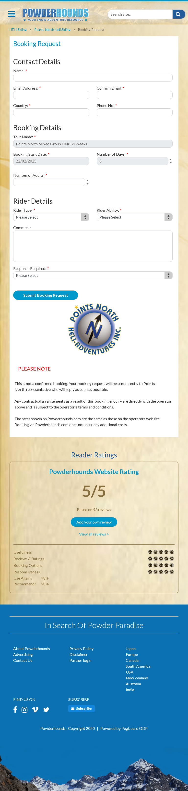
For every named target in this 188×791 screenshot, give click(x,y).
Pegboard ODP (134, 728)
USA (129, 672)
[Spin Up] (171, 160)
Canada (132, 660)
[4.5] (150, 565)
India (130, 689)
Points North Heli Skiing (52, 29)
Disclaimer (79, 654)
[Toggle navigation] (12, 14)
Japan (131, 648)
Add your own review (94, 522)
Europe (132, 654)
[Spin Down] (171, 163)
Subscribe (83, 708)
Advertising (23, 654)
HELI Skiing (18, 29)
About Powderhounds (31, 648)
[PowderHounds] (55, 13)
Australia (133, 683)
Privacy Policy (82, 648)
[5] (150, 552)
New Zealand (137, 677)
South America (138, 666)
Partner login (80, 660)
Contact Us (22, 660)
